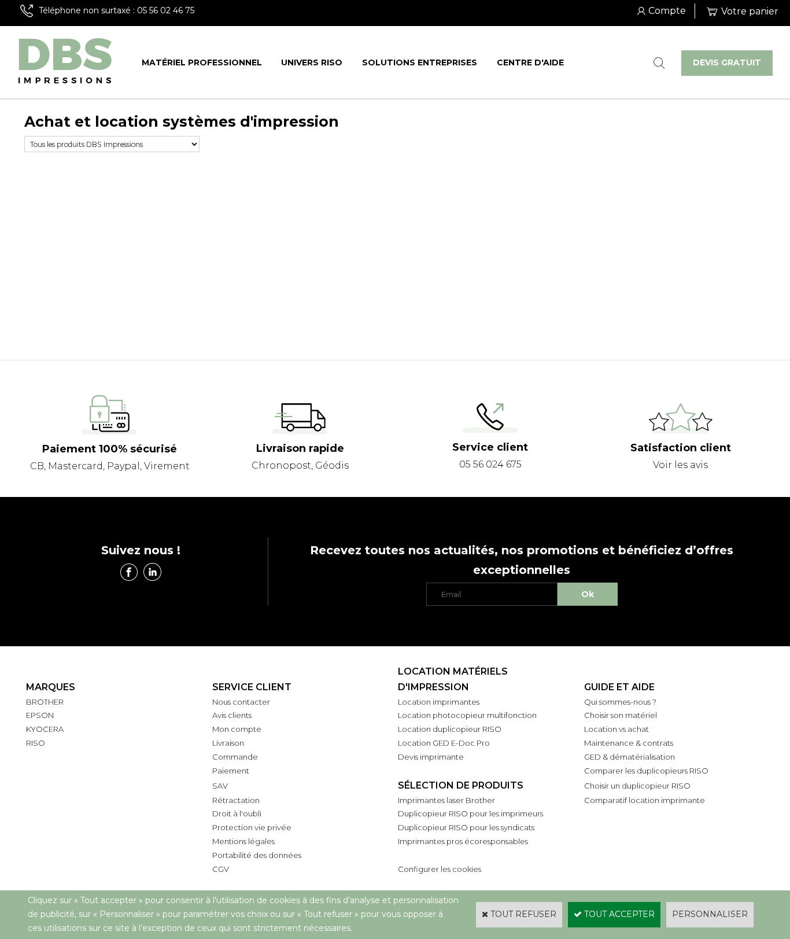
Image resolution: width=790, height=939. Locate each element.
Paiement (230, 770)
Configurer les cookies (439, 869)
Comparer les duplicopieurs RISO (646, 770)
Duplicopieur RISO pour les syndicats (466, 827)
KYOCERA (45, 729)
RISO (35, 742)
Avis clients (232, 715)
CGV (220, 869)
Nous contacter (241, 701)
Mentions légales (243, 841)
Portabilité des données (256, 855)
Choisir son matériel (620, 715)
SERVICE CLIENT (251, 687)
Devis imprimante (431, 756)
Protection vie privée (251, 827)
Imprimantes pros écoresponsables (463, 841)
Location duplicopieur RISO (449, 729)
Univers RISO (311, 62)
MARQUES (50, 687)
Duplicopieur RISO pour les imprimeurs (470, 813)
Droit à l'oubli (236, 813)
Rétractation (236, 800)
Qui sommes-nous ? (620, 701)
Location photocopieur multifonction (467, 715)
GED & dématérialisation (629, 756)
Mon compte (236, 729)
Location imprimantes (438, 701)
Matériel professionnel (202, 62)
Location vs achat (616, 729)
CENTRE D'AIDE (530, 62)
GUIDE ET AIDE (619, 687)
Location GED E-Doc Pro (444, 742)
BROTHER (45, 701)
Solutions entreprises (419, 62)
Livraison (228, 742)
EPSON (40, 715)
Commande (235, 756)
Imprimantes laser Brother (446, 800)
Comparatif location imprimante (644, 800)
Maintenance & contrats (628, 742)
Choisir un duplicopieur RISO (637, 785)
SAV (220, 785)
